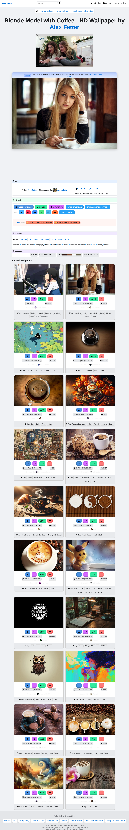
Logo (37, 646)
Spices (111, 424)
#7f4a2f (69, 254)
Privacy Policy (24, 821)
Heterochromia (74, 245)
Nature (32, 806)
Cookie (76, 477)
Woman (87, 317)
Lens (82, 245)
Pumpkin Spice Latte (78, 424)
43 (43, 574)
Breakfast (42, 535)
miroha (45, 418)
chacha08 (96, 365)
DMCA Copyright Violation (94, 821)
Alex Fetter (64, 27)
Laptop (47, 477)
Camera (65, 245)
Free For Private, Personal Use (88, 189)
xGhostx (96, 472)
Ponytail (40, 313)
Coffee (33, 313)
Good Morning (26, 535)
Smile (38, 424)
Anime (32, 317)
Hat (83, 588)
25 (43, 356)
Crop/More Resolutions (97, 207)
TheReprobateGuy (44, 307)
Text (32, 646)
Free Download (24, 207)
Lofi (41, 370)
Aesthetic (96, 699)
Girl (37, 317)
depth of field (38, 239)
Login (117, 3)
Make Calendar (75, 207)
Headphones (38, 477)
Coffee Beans (85, 477)
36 (94, 632)
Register (123, 3)
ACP (18, 222)
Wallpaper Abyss (47, 11)
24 (94, 793)
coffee (47, 239)
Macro (59, 245)
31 (43, 632)
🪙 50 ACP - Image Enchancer (67, 222)
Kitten (47, 245)
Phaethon (96, 640)
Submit (98, 3)
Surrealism (40, 806)
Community (109, 3)
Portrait (53, 245)
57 (94, 574)
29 (94, 739)
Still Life (44, 753)
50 (94, 463)
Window (76, 588)
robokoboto (45, 529)
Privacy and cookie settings (115, 821)
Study (87, 646)
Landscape (29, 245)
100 (42, 299)
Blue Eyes (78, 313)
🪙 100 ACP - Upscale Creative (39, 222)
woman (60, 239)
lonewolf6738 (44, 694)
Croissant (58, 535)
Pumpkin (96, 424)
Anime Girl (44, 317)
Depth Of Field (92, 313)
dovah (44, 640)
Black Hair (48, 313)
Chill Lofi (54, 370)
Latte (93, 245)
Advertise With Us (76, 821)
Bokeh (88, 245)
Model (94, 317)
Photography (39, 245)
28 (43, 739)
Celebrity (99, 245)
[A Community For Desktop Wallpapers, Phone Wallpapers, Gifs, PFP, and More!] (37, 11)
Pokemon (108, 588)
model (67, 239)
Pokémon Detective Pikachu (93, 592)
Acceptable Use (52, 821)
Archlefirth (62, 190)
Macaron (37, 753)
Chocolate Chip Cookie (104, 477)
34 (94, 410)
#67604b (78, 254)
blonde (53, 239)
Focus (106, 245)
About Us (7, 821)
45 (94, 521)
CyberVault (44, 365)
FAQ (14, 821)
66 (43, 410)
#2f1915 (64, 254)
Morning (50, 535)
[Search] (59, 3)
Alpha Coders (7, 3)
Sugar (89, 535)
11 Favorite (57, 207)
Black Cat (29, 370)
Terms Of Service (38, 821)
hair (30, 239)
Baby (22, 245)
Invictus (45, 583)
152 (94, 356)
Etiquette (64, 821)
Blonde (108, 313)
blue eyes (23, 239)
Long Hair (57, 313)
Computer (26, 313)
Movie (80, 592)
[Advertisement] (64, 163)
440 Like (41, 207)
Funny (43, 699)
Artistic (104, 699)
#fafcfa (74, 254)
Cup (83, 370)
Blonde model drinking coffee (83, 11)
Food (95, 370)
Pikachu (100, 588)
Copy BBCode (67, 212)
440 (94, 299)
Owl (37, 699)
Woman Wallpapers (63, 11)
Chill (36, 370)
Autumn (104, 424)
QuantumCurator (96, 418)
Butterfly (89, 370)
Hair (84, 313)
